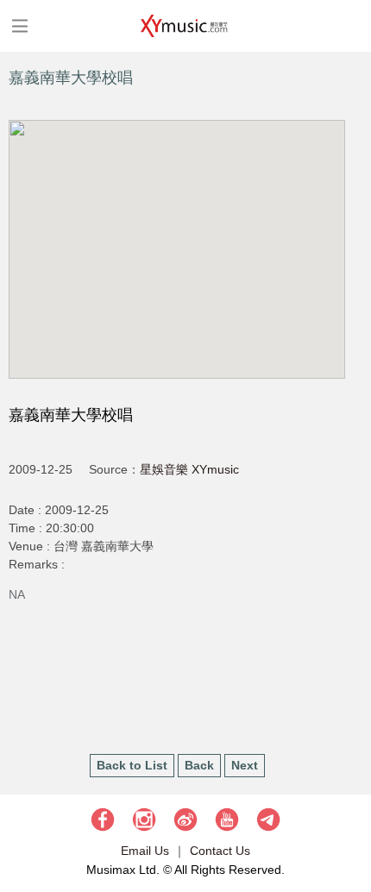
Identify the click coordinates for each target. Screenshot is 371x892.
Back (199, 765)
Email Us (145, 850)
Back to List (132, 765)
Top (349, 827)
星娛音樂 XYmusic (189, 469)
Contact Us (220, 850)
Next (244, 765)
